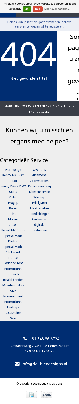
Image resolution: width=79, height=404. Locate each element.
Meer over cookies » (57, 8)
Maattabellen (39, 208)
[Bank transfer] (46, 394)
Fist (13, 214)
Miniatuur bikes (13, 285)
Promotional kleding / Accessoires (13, 307)
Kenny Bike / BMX (13, 186)
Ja (27, 8)
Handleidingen (39, 214)
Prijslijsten (39, 202)
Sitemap (39, 197)
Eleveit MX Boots (13, 230)
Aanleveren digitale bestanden (39, 224)
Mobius (13, 219)
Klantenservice (39, 192)
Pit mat (13, 258)
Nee (37, 8)
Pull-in (13, 197)
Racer (13, 208)
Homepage (13, 169)
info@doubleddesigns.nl (44, 363)
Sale (13, 318)
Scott (13, 192)
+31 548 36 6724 (44, 338)
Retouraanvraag (39, 186)
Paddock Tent (13, 263)
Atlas (13, 225)
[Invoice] (31, 394)
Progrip (13, 202)
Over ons (39, 169)
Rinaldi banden (13, 280)
